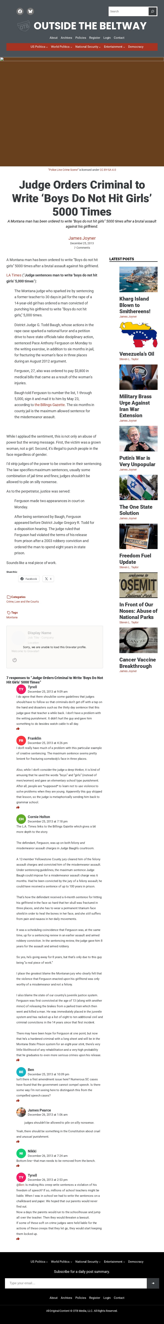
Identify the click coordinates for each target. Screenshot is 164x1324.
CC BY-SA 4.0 (108, 169)
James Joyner (82, 238)
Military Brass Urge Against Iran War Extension (135, 405)
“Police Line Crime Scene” (63, 169)
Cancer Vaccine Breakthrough (137, 663)
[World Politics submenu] (71, 47)
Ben (21, 1185)
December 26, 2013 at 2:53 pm (47, 1180)
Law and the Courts (27, 601)
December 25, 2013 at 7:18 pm (47, 821)
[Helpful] (17, 728)
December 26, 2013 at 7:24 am (47, 1156)
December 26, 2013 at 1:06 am (47, 1114)
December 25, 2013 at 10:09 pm (48, 1074)
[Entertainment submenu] (124, 47)
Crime (10, 601)
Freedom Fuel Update (135, 559)
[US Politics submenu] (47, 47)
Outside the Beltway (90, 26)
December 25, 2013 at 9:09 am (47, 691)
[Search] (153, 11)
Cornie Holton (39, 817)
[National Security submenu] (100, 47)
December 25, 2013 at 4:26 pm (47, 743)
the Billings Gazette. (50, 405)
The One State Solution (135, 510)
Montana (12, 617)
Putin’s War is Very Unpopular (137, 461)
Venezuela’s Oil (136, 354)
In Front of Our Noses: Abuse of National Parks (138, 611)
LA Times (13, 275)
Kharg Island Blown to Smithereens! (134, 305)
